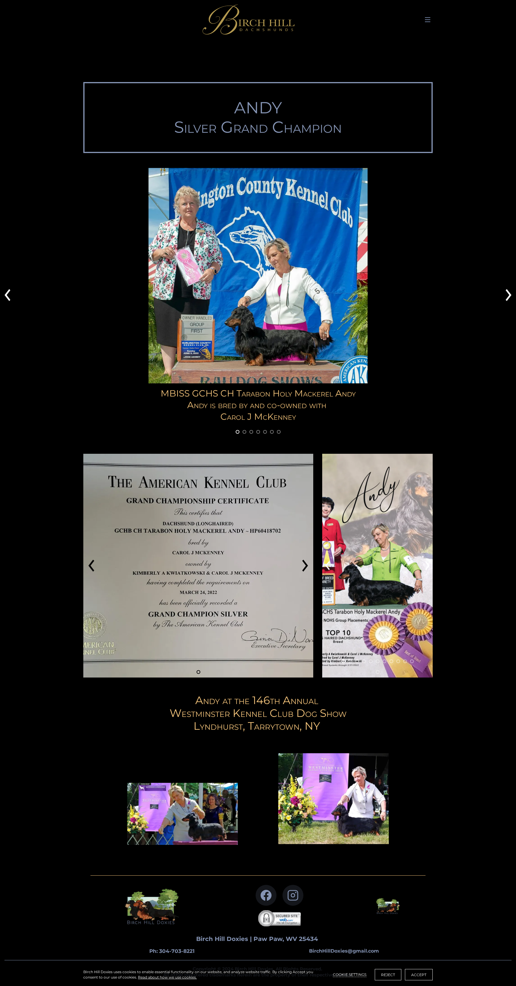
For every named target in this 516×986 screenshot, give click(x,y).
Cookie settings (349, 974)
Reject (388, 975)
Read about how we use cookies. (167, 977)
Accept (418, 975)
